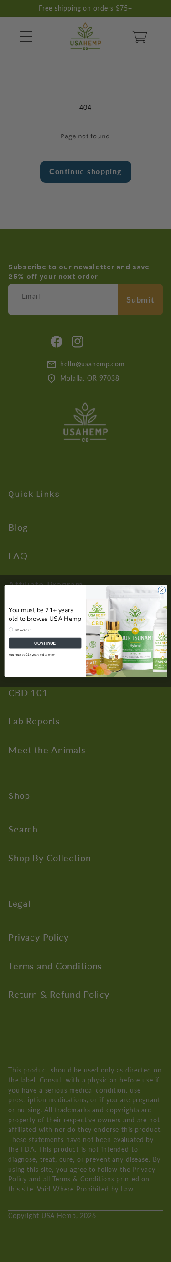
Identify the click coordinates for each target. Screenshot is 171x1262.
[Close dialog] (161, 590)
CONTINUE (45, 643)
